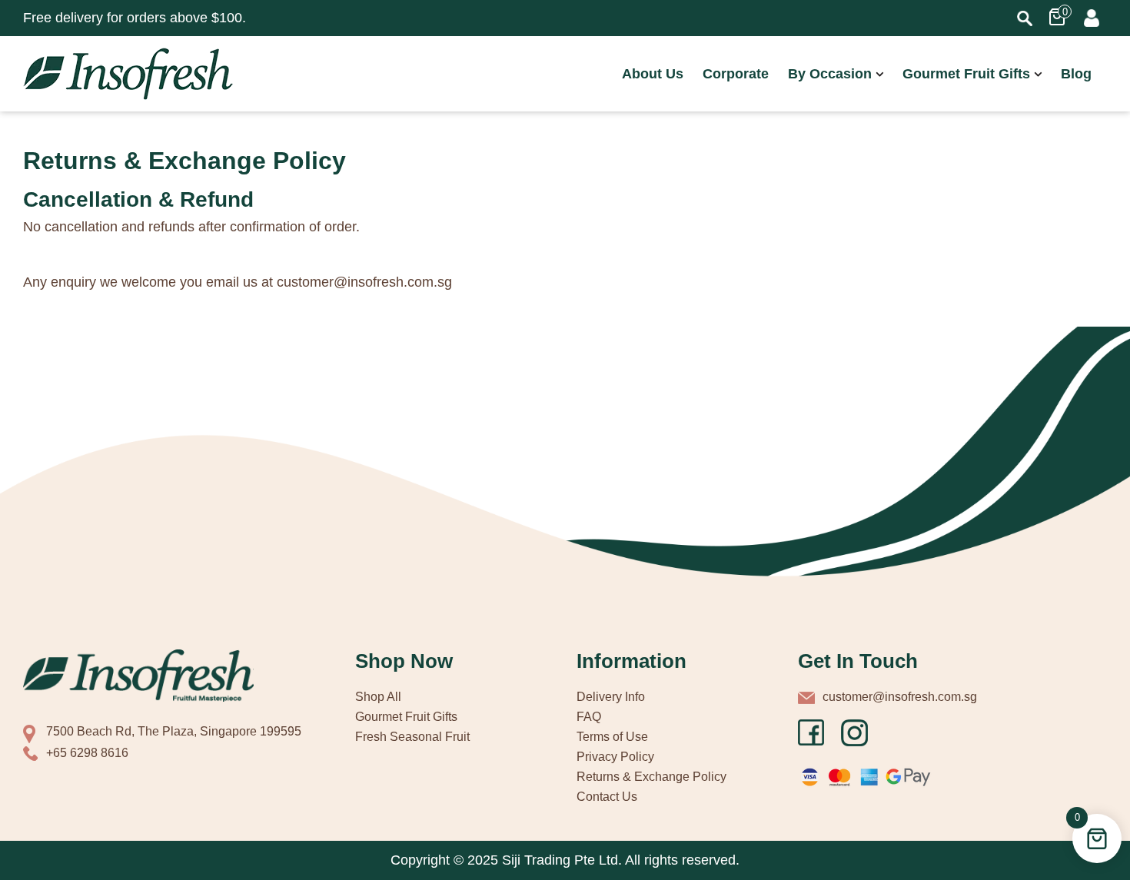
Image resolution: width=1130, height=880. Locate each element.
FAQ (589, 716)
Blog (1076, 73)
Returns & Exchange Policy (651, 776)
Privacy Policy (615, 756)
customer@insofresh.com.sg (900, 696)
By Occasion (830, 73)
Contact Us (607, 796)
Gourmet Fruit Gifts (966, 73)
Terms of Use (612, 736)
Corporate (736, 73)
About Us (652, 73)
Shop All (378, 696)
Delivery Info (611, 696)
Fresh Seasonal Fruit (412, 736)
